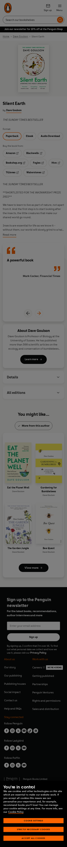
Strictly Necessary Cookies (33, 829)
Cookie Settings (33, 820)
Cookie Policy (16, 811)
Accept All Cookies (33, 838)
